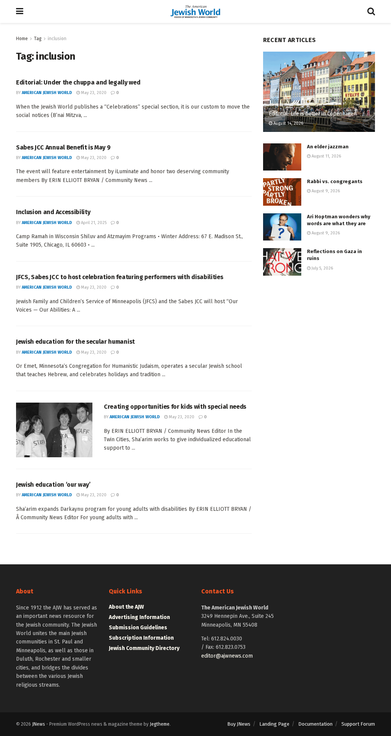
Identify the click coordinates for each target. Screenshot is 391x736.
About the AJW (126, 607)
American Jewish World (47, 92)
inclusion (57, 38)
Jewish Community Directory (144, 648)
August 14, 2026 (287, 123)
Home (22, 38)
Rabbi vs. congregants (334, 181)
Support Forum (358, 724)
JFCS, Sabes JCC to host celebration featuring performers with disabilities (119, 277)
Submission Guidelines (138, 627)
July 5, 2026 (321, 268)
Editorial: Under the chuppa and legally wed (78, 82)
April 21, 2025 (93, 222)
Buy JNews (238, 724)
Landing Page (274, 724)
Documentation (315, 724)
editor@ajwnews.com (227, 656)
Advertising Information (139, 617)
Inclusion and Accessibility (53, 212)
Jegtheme (160, 724)
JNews (38, 724)
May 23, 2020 (93, 92)
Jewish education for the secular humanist (75, 341)
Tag (38, 38)
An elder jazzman (328, 146)
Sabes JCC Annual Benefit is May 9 (63, 147)
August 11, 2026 (325, 156)
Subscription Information (141, 638)
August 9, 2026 (325, 190)
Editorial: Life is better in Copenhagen (313, 113)
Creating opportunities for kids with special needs (175, 406)
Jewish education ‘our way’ (53, 484)
